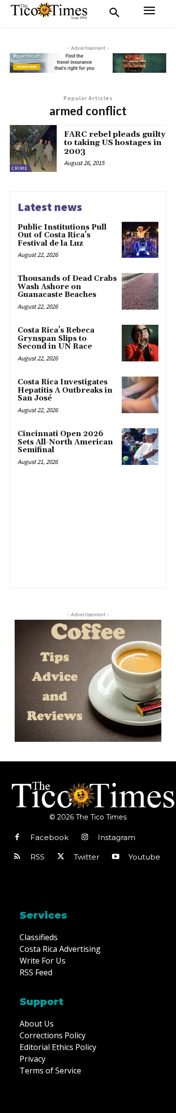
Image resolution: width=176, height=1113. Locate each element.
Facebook (49, 837)
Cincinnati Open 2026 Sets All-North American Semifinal (65, 442)
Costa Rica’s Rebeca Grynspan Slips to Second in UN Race (56, 338)
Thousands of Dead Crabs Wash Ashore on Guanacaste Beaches (67, 286)
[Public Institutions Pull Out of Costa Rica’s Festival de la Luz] (140, 240)
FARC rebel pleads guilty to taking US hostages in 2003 (114, 142)
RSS (37, 856)
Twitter (86, 856)
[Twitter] (60, 857)
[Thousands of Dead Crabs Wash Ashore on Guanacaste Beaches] (140, 291)
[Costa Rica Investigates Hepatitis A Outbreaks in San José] (140, 395)
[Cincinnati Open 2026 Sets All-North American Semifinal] (140, 446)
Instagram (116, 837)
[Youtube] (115, 857)
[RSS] (17, 857)
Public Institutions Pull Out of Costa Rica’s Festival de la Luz (62, 235)
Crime (19, 168)
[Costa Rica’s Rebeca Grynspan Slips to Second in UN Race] (140, 343)
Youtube (144, 856)
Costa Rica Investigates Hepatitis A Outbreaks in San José (65, 390)
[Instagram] (84, 837)
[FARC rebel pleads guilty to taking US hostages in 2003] (33, 148)
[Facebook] (17, 837)
